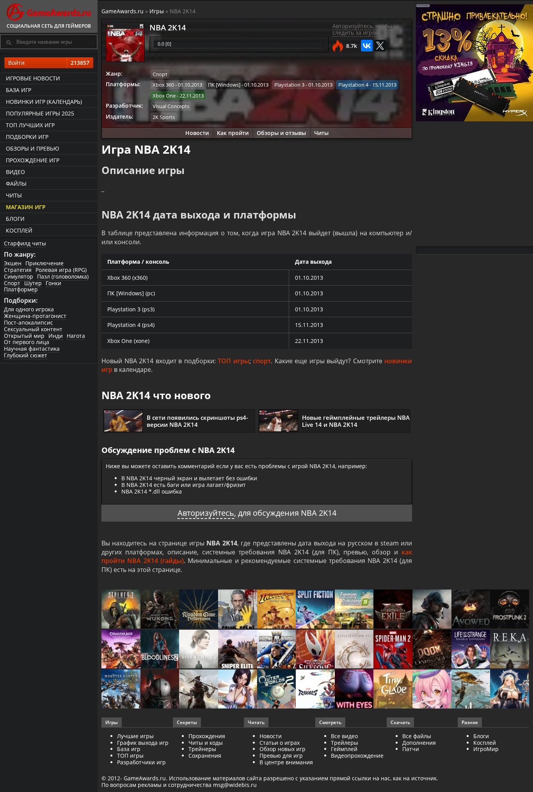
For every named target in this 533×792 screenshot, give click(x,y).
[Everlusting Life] (509, 689)
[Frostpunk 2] (509, 610)
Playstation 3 (289, 84)
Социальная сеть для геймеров (49, 26)
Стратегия (18, 269)
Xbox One (164, 95)
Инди (55, 335)
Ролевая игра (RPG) (61, 269)
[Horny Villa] (237, 689)
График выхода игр (143, 742)
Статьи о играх (279, 742)
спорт (262, 361)
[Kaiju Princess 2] (431, 689)
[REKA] (509, 650)
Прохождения (206, 736)
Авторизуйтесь (206, 513)
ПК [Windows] (224, 84)
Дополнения (419, 742)
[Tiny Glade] (392, 689)
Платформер (21, 289)
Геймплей (344, 749)
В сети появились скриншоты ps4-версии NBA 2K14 (197, 421)
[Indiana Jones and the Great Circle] (276, 610)
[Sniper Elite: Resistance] (237, 650)
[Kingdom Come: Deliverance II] (198, 610)
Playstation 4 (353, 84)
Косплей (19, 230)
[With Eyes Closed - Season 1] (354, 689)
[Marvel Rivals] (315, 689)
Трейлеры (344, 742)
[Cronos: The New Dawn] (159, 689)
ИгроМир (486, 749)
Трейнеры (202, 749)
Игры (156, 11)
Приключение (44, 263)
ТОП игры (233, 361)
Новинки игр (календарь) (44, 101)
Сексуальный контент (33, 329)
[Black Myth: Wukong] (159, 610)
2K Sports (164, 117)
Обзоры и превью (32, 148)
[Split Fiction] (315, 610)
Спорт (12, 283)
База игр (18, 90)
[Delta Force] (431, 610)
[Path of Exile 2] (392, 610)
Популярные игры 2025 (40, 113)
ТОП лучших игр (30, 125)
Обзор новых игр (282, 749)
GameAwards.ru (122, 11)
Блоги (15, 218)
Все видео (344, 736)
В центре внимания (286, 762)
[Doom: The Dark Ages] (431, 650)
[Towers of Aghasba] (470, 689)
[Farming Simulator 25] (354, 610)
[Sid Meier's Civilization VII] (354, 650)
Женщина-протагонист (35, 316)
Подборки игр (27, 136)
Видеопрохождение (357, 755)
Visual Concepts (171, 106)
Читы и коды (205, 742)
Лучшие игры (135, 736)
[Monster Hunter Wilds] (120, 689)
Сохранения (204, 755)
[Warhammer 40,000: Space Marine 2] (276, 650)
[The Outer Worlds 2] (276, 689)
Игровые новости (33, 78)
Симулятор (18, 276)
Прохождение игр (32, 160)
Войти (48, 62)
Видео (15, 172)
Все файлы (416, 736)
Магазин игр (26, 207)
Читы (14, 195)
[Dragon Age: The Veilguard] (120, 650)
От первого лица (26, 342)
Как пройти (233, 133)
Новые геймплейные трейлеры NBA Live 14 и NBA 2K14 (356, 421)
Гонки (53, 283)
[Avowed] (470, 610)
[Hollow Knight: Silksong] (315, 650)
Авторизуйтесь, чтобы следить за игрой (362, 29)
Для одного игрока (29, 309)
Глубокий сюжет (25, 355)
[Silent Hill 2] (198, 650)
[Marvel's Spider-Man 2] (392, 650)
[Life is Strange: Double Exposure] (470, 650)
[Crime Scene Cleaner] (237, 610)
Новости (197, 133)
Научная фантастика (32, 348)
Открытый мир (24, 335)
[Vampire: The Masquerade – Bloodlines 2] (159, 650)
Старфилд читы (25, 243)
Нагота (76, 335)
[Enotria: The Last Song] (198, 689)
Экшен (12, 263)
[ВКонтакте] (367, 45)
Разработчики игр (141, 762)
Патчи (410, 749)
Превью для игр (281, 755)
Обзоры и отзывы (281, 133)
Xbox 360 (163, 84)
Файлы (16, 183)
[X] (380, 45)
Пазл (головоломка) (63, 276)
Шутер (33, 283)
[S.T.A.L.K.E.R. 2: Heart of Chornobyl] (120, 610)
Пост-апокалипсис (28, 322)
